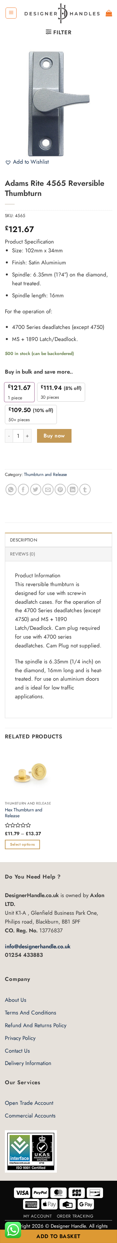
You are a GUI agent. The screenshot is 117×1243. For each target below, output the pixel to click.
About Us (15, 1000)
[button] (11, 13)
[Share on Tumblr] (85, 489)
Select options (22, 844)
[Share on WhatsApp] (11, 489)
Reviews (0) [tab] (22, 554)
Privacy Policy (20, 1038)
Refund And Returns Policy (35, 1025)
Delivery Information (28, 1063)
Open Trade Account (29, 1103)
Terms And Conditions (30, 1012)
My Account (37, 1216)
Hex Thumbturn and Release (23, 813)
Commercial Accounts (30, 1115)
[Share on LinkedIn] (72, 489)
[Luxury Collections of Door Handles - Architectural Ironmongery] (61, 13)
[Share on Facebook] (23, 489)
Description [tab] (23, 540)
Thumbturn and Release (45, 474)
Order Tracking (75, 1216)
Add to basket (58, 1236)
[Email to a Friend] (48, 489)
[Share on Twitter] (36, 489)
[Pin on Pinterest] (60, 489)
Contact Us (17, 1051)
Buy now (54, 435)
